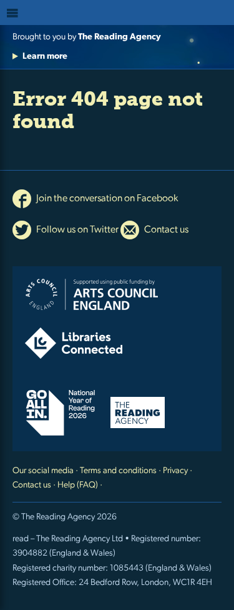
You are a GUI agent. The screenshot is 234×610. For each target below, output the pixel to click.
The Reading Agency (119, 37)
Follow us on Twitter (76, 230)
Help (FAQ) (77, 485)
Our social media (43, 471)
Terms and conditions (118, 471)
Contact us (165, 230)
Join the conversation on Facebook (106, 199)
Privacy (175, 471)
